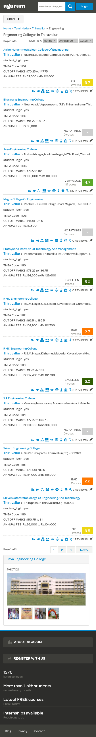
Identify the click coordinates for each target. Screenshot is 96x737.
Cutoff (85, 40)
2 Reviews (80, 489)
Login (84, 6)
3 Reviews (80, 340)
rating (48, 40)
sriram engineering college (21, 448)
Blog (8, 731)
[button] (13, 19)
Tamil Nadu (21, 28)
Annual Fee (66, 40)
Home (7, 28)
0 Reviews (80, 141)
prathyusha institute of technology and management (39, 249)
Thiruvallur (39, 28)
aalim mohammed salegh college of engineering (36, 49)
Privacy (22, 731)
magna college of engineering (23, 199)
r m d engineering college (20, 298)
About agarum (28, 642)
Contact (39, 731)
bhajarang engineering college (23, 99)
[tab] (13, 19)
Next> (84, 550)
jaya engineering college (20, 149)
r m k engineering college (20, 348)
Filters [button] (11, 19)
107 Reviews (79, 191)
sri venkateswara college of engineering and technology (41, 498)
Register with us (29, 659)
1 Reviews (80, 91)
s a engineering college (19, 398)
